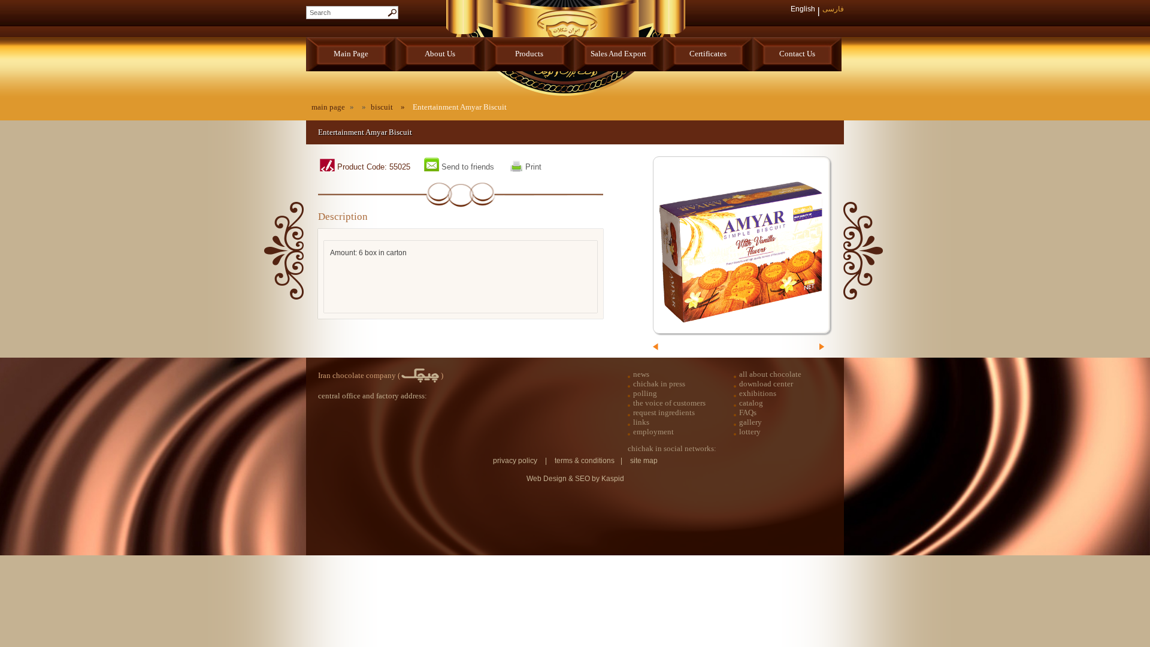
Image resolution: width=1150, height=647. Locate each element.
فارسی (833, 9)
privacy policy (515, 460)
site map (644, 460)
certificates (708, 53)
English (803, 9)
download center (766, 383)
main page (351, 53)
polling (645, 393)
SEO (583, 478)
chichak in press (659, 383)
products (529, 53)
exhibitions (757, 393)
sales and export (618, 53)
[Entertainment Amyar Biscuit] (741, 245)
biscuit (382, 106)
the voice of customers (669, 402)
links (641, 422)
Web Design (546, 478)
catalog (751, 402)
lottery (750, 431)
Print (533, 166)
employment (653, 431)
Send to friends (467, 166)
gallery (750, 422)
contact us (797, 53)
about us (440, 53)
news (641, 374)
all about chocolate (770, 374)
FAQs (747, 412)
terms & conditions (585, 460)
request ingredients (664, 412)
